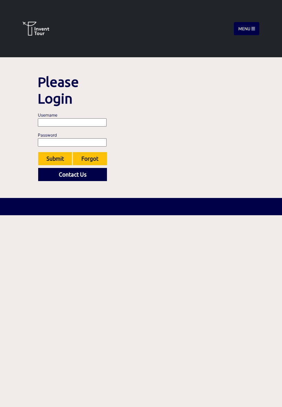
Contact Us (73, 174)
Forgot (90, 159)
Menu (244, 28)
